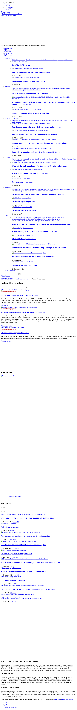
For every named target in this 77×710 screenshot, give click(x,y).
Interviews (43, 88)
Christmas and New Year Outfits (24, 265)
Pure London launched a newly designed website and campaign (36, 127)
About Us (7, 5)
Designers (7, 86)
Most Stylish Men (10, 270)
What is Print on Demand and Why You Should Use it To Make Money (39, 166)
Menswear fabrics (17, 120)
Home (6, 702)
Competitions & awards (27, 219)
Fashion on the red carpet (45, 189)
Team (6, 706)
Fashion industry (52, 217)
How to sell (52, 159)
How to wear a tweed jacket (22, 182)
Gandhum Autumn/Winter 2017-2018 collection (30, 113)
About (6, 704)
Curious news (56, 219)
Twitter (8, 50)
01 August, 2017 (7, 341)
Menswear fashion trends (32, 88)
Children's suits (67, 60)
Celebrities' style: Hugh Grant (23, 202)
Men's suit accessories (29, 120)
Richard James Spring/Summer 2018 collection (30, 93)
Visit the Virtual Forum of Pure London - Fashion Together (35, 134)
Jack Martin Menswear (21, 65)
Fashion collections (17, 217)
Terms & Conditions (11, 707)
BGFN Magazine (10, 2)
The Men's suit (9, 58)
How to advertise (43, 159)
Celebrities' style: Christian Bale (24, 210)
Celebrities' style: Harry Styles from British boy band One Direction (38, 194)
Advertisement (9, 7)
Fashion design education (63, 88)
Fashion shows (27, 217)
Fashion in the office (18, 189)
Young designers (38, 219)
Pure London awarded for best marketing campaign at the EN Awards (39, 248)
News (6, 215)
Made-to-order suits (49, 60)
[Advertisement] (38, 30)
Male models (63, 120)
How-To (7, 157)
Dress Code (8, 187)
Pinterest (8, 51)
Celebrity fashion (59, 189)
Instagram (9, 55)
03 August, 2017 (7, 326)
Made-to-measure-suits (22, 279)
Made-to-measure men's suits (34, 60)
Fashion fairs (47, 120)
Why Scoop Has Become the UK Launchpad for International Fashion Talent (42, 224)
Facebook (9, 48)
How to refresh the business (64, 159)
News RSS (69, 699)
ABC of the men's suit (18, 60)
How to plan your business (20, 159)
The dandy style (69, 189)
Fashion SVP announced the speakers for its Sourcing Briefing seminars (39, 143)
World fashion (47, 219)
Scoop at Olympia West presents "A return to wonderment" (35, 231)
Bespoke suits (59, 60)
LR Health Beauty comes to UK (24, 239)
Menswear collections (18, 88)
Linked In (9, 53)
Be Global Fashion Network (13, 496)
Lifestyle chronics (41, 217)
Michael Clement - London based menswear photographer (23, 312)
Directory (7, 4)
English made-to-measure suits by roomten (28, 81)
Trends (34, 217)
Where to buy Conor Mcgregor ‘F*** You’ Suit (30, 173)
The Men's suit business (12, 118)
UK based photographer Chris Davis (15, 333)
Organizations (55, 120)
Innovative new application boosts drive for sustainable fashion (36, 152)
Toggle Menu (6, 12)
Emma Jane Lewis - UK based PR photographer (19, 295)
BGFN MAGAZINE (7, 279)
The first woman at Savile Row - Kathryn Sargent (31, 72)
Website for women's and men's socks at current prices (33, 256)
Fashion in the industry (31, 189)
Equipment (39, 120)
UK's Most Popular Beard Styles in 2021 (16, 554)
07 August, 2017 (7, 305)
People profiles (51, 88)
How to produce (33, 159)
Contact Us (8, 9)
